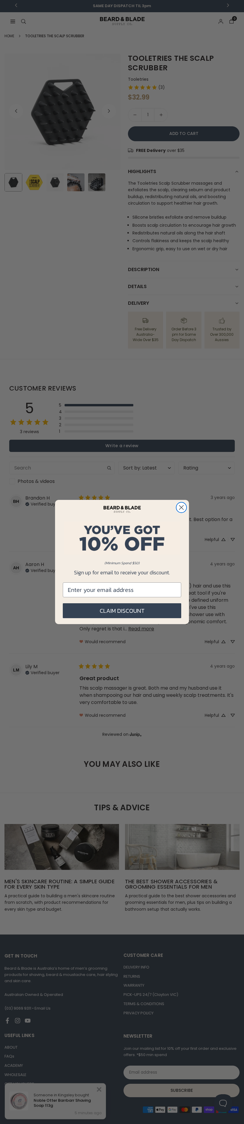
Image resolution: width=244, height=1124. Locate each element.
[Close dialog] (181, 507)
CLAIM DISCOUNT (122, 610)
